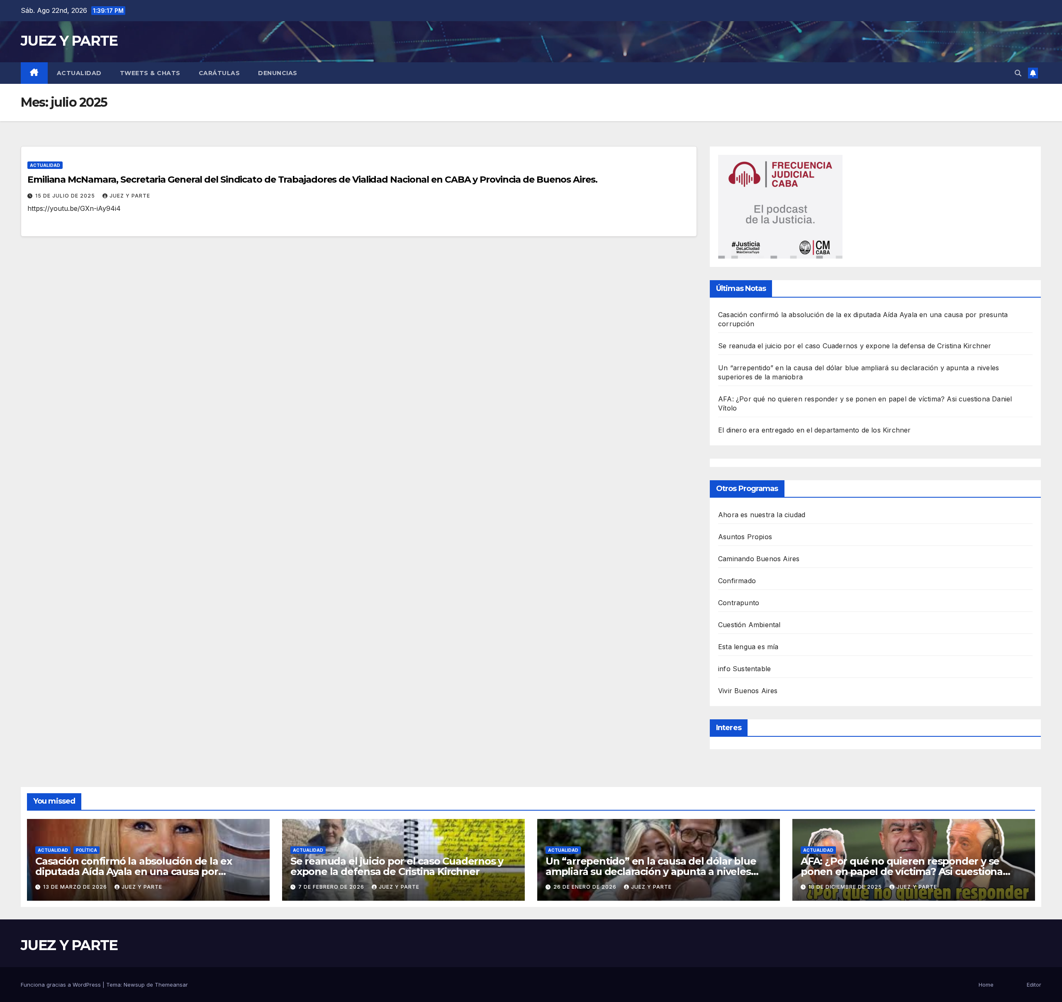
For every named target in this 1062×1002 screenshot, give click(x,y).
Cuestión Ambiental (749, 625)
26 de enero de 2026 (585, 887)
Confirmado (737, 581)
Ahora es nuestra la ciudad (761, 515)
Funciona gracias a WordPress (61, 984)
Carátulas (219, 73)
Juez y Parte (130, 196)
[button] (1018, 73)
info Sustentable (744, 669)
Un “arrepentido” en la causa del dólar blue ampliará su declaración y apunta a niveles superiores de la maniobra (651, 871)
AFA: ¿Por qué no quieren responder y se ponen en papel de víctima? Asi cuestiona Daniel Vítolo (902, 871)
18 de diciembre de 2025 (846, 887)
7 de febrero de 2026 (332, 887)
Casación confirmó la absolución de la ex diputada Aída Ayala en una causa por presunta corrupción (133, 871)
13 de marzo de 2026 (76, 887)
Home (986, 984)
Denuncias (277, 73)
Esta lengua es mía (748, 647)
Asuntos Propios (745, 537)
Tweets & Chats (150, 73)
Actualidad (79, 73)
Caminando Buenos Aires (758, 559)
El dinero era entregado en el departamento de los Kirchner (814, 430)
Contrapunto (738, 603)
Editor (1034, 984)
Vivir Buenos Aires (748, 691)
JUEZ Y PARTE (69, 40)
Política (86, 850)
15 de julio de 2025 (66, 196)
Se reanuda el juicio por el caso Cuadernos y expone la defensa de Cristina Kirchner (854, 346)
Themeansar (171, 984)
